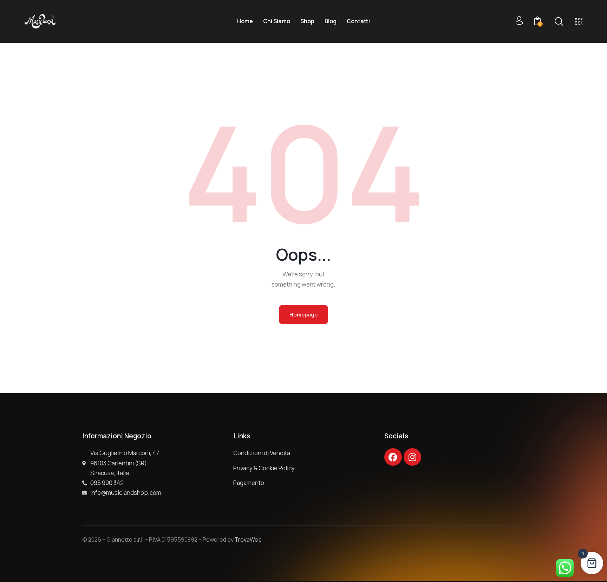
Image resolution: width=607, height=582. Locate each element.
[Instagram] (412, 457)
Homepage (303, 314)
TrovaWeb (248, 539)
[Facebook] (393, 457)
